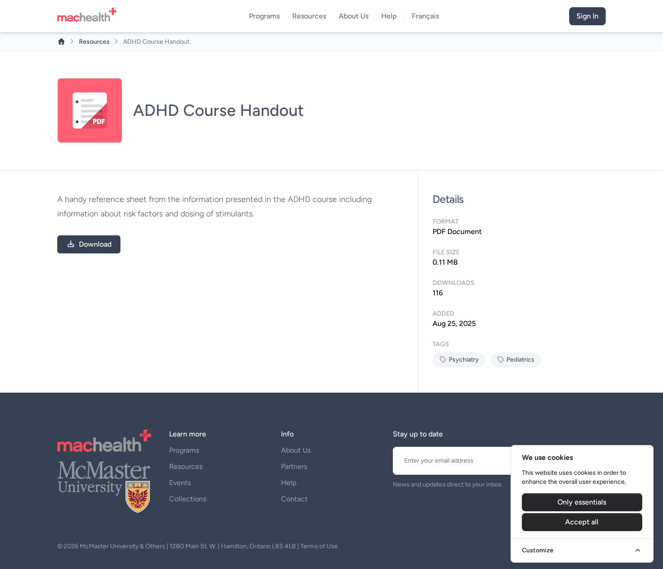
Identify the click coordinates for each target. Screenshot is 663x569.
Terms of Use (319, 546)
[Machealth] (104, 440)
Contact (294, 499)
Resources (95, 42)
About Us (296, 450)
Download (95, 244)
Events (180, 482)
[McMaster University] (104, 486)
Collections (187, 499)
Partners (294, 466)
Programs (184, 450)
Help (288, 482)
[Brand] (89, 16)
